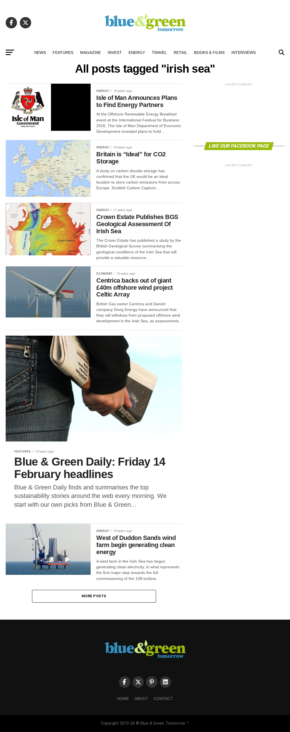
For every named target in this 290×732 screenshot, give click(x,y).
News (40, 52)
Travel (159, 52)
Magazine (90, 52)
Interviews (243, 52)
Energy (137, 52)
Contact (163, 698)
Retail (180, 52)
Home (123, 698)
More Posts (94, 596)
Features (63, 52)
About (141, 698)
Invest (115, 52)
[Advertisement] (239, 112)
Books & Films (209, 52)
